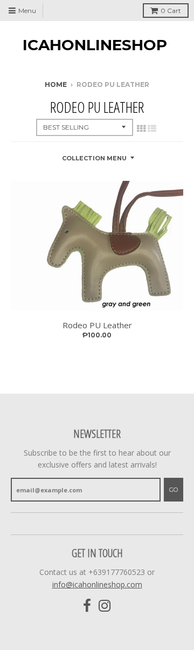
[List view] (152, 128)
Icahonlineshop (95, 44)
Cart (171, 10)
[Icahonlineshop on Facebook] (87, 606)
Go (173, 489)
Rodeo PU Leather (97, 325)
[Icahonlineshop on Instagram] (105, 606)
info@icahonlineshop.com (97, 584)
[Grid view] (141, 128)
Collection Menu (94, 158)
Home (56, 84)
